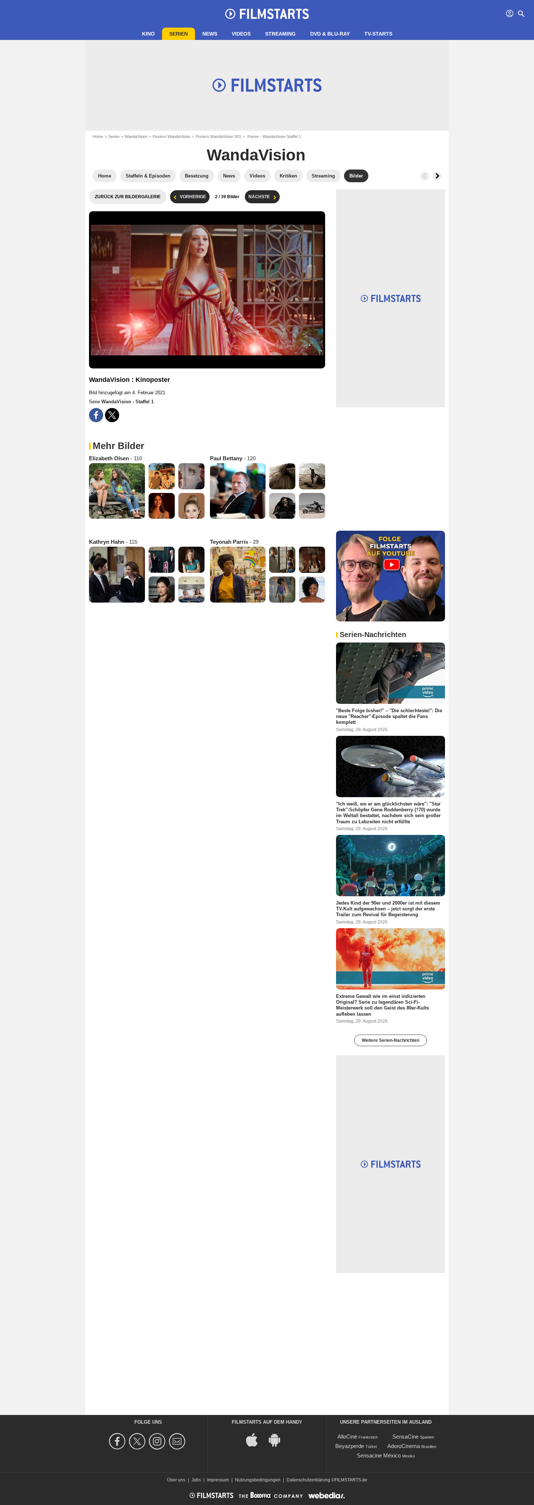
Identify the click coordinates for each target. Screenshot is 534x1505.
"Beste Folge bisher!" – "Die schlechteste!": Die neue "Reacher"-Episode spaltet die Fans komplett (389, 716)
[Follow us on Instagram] (158, 1441)
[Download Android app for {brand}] (278, 1439)
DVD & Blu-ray (330, 34)
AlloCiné (347, 1436)
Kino (148, 34)
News (209, 34)
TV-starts (378, 34)
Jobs (196, 1479)
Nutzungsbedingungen (257, 1479)
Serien (178, 34)
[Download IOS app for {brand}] (255, 1439)
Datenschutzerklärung (308, 1479)
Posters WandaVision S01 (218, 136)
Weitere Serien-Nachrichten (390, 1040)
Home (98, 136)
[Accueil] (267, 14)
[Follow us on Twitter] (138, 1441)
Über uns (176, 1479)
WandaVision (136, 136)
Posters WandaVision (171, 136)
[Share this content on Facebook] (96, 415)
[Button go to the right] (437, 176)
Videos (241, 34)
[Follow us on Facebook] (118, 1441)
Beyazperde (349, 1446)
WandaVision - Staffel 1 (127, 401)
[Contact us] (178, 1441)
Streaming (280, 34)
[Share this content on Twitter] (112, 415)
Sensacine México (379, 1455)
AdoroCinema (403, 1446)
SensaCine (405, 1436)
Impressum (218, 1479)
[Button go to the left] (424, 176)
